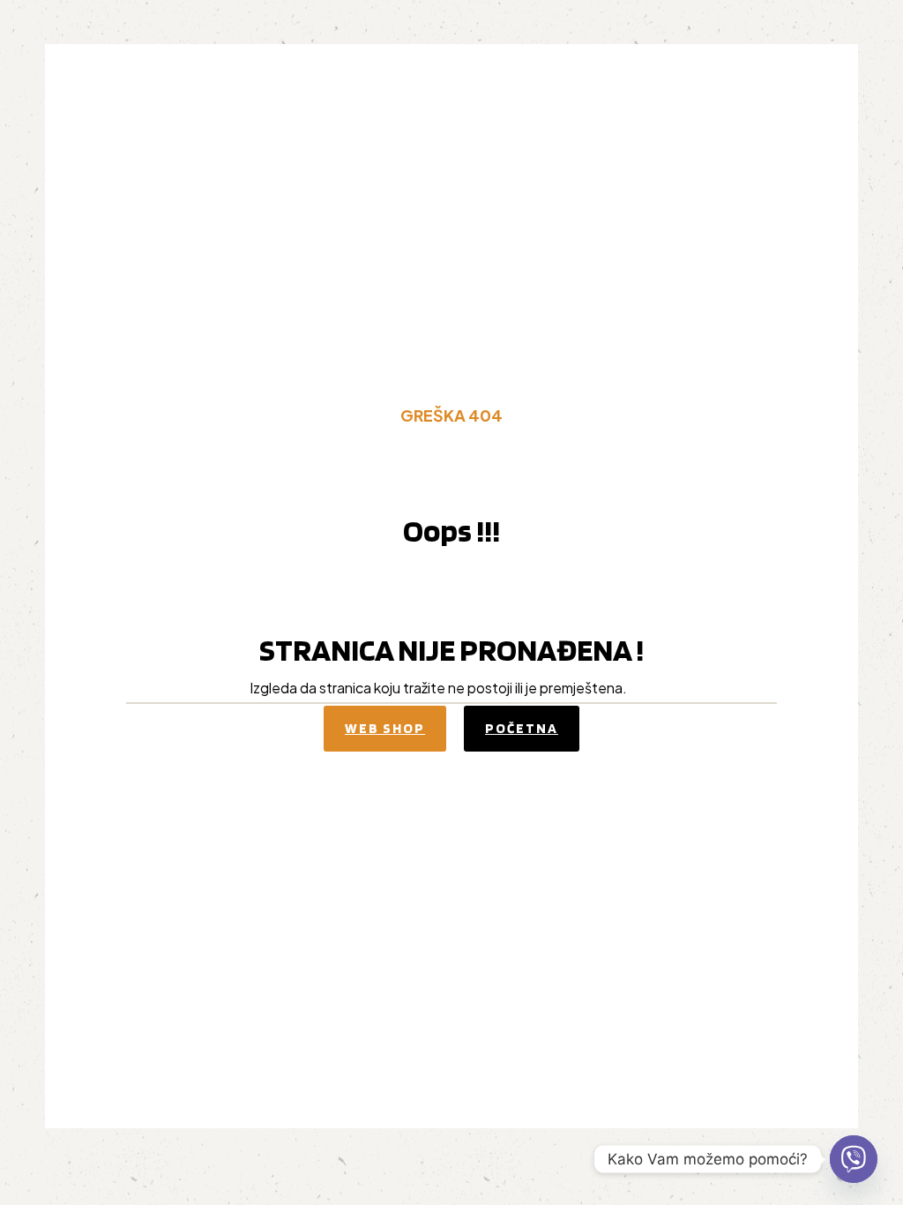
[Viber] (853, 1159)
